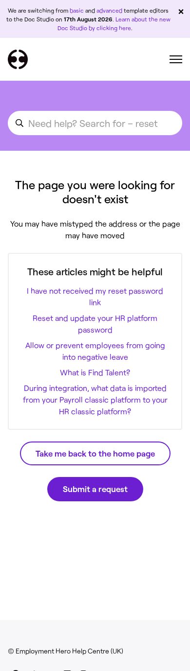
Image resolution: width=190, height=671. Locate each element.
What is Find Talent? (95, 372)
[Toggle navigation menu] (176, 59)
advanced (109, 10)
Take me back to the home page (95, 453)
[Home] (18, 59)
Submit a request (95, 489)
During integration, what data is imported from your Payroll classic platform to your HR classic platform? (95, 399)
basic (77, 10)
